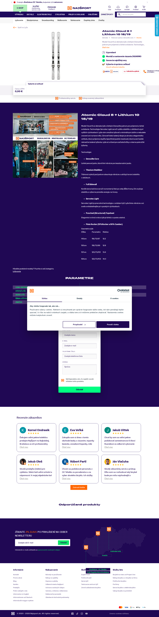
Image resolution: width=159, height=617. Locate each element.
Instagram (82, 614)
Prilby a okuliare (76, 14)
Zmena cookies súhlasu (119, 613)
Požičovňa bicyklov (119, 581)
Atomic (139, 38)
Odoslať (63, 543)
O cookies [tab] (114, 298)
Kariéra (15, 584)
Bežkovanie (62, 20)
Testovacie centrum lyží (89, 584)
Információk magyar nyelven (23, 600)
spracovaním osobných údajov (49, 550)
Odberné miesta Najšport (55, 584)
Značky (101, 20)
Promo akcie (17, 578)
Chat (109, 10)
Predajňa (16, 587)
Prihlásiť (135, 10)
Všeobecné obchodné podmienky (57, 597)
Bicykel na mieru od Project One (124, 575)
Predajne (118, 10)
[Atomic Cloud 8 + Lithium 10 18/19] (56, 56)
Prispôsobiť (78, 324)
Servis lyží (84, 581)
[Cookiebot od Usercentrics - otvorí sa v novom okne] (119, 291)
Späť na (23, 27)
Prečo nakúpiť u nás (20, 591)
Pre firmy (116, 584)
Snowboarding (48, 20)
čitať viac (106, 47)
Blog (14, 581)
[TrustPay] (144, 607)
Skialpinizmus (32, 20)
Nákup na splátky (52, 578)
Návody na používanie (53, 575)
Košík (144, 10)
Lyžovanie (19, 20)
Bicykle (30, 14)
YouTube (86, 614)
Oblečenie (92, 14)
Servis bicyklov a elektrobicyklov (124, 587)
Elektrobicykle (44, 14)
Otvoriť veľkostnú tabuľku (115, 67)
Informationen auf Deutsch (22, 597)
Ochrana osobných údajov (55, 587)
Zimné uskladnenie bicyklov (91, 587)
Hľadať (119, 14)
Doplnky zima (89, 20)
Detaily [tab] (79, 298)
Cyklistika (60, 14)
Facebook (72, 614)
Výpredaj (19, 14)
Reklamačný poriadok (53, 594)
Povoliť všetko (113, 324)
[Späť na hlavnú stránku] (79, 8)
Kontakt (127, 10)
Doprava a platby (52, 581)
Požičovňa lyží (86, 578)
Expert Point (85, 575)
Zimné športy (107, 14)
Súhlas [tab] (44, 298)
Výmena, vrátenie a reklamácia (57, 591)
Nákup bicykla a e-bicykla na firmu (125, 578)
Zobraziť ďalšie (79, 487)
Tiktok (77, 614)
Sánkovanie (75, 20)
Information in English (21, 594)
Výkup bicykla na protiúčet (122, 591)
